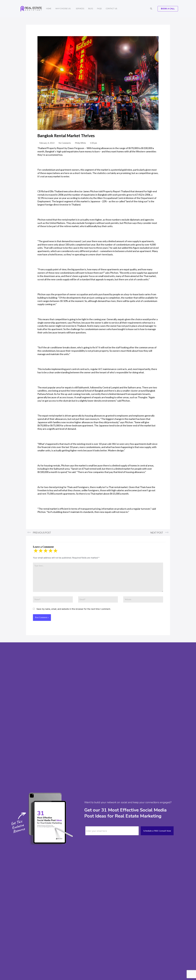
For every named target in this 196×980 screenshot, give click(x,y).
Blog (90, 8)
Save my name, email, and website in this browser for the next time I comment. (74, 609)
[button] (151, 9)
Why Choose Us (63, 8)
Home (48, 8)
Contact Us (111, 8)
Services (80, 8)
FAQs (99, 8)
